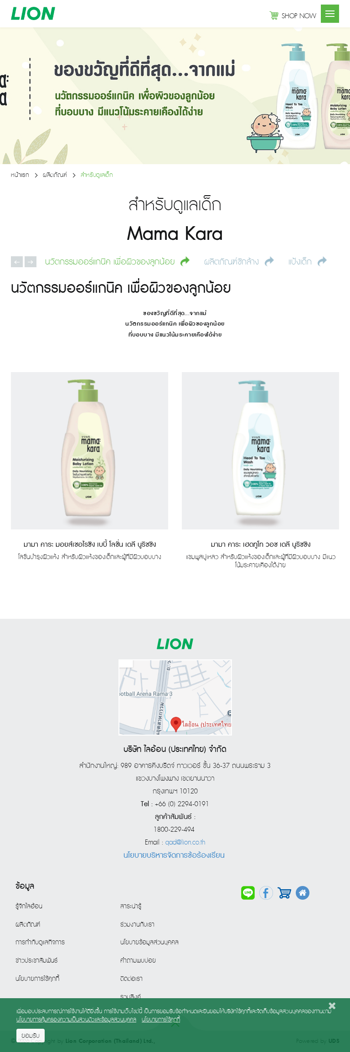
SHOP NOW (299, 16)
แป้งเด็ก (301, 262)
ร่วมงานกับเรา (137, 924)
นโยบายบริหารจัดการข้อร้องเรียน (174, 855)
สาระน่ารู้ (130, 906)
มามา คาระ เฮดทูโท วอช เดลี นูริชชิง (260, 544)
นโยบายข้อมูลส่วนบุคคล (149, 942)
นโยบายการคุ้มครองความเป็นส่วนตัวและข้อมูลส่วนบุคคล (76, 1020)
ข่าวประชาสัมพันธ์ (36, 960)
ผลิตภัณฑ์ (55, 175)
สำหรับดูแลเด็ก (97, 175)
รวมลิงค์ (130, 997)
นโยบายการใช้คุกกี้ (37, 979)
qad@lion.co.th (185, 843)
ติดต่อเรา (131, 979)
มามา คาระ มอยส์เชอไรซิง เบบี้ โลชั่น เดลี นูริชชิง (90, 544)
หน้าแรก (20, 175)
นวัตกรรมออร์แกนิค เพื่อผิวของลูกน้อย (111, 262)
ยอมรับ (30, 1036)
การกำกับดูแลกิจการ (40, 942)
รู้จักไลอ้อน (28, 906)
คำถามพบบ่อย (138, 960)
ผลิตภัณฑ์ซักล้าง (233, 262)
